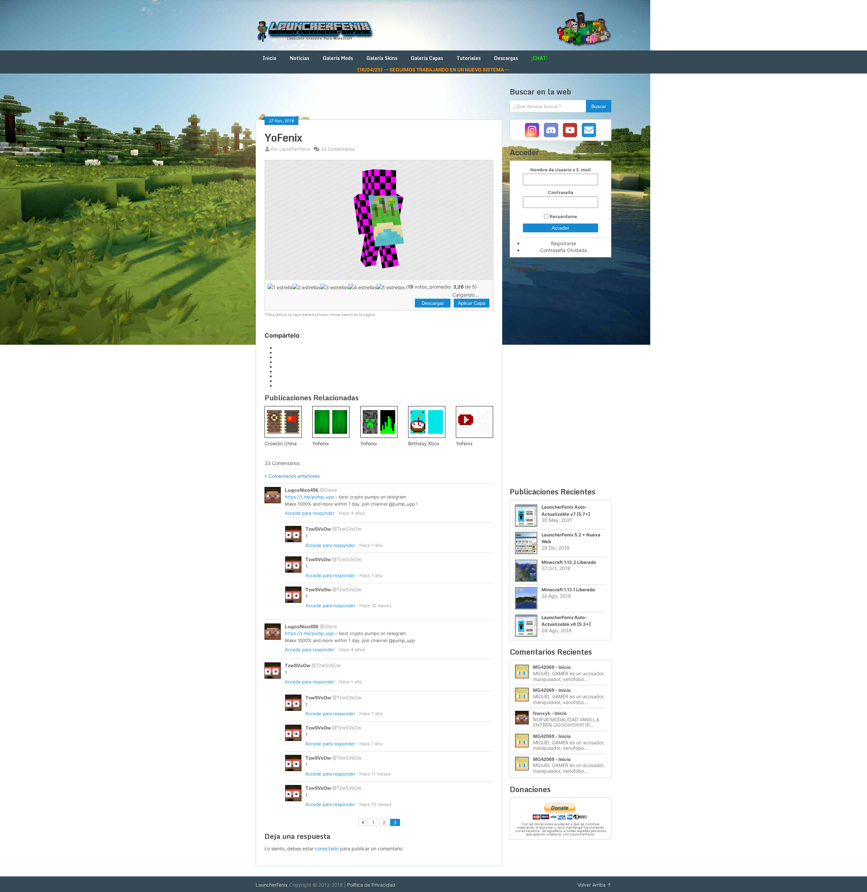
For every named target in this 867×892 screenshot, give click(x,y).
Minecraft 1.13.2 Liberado (569, 562)
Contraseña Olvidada (563, 250)
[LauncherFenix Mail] (589, 130)
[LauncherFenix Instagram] (532, 130)
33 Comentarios (338, 149)
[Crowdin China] (283, 422)
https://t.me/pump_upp (309, 497)
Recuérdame (563, 216)
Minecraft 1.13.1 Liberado (568, 589)
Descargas (506, 58)
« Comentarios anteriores (292, 476)
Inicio (269, 58)
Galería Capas (427, 58)
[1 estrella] (280, 287)
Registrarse (563, 243)
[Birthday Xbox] (426, 422)
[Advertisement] (379, 102)
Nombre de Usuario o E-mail (560, 170)
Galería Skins (381, 58)
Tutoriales (469, 58)
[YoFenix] (331, 422)
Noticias (299, 58)
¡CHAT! (539, 58)
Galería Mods (338, 58)
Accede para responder (310, 513)
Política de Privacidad (371, 885)
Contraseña (560, 192)
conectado (327, 848)
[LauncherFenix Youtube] (570, 130)
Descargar (433, 303)
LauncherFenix (272, 885)
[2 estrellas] (306, 287)
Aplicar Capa (471, 303)
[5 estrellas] (391, 287)
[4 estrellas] (362, 287)
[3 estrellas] (334, 287)
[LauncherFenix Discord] (551, 130)
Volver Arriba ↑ (594, 885)
